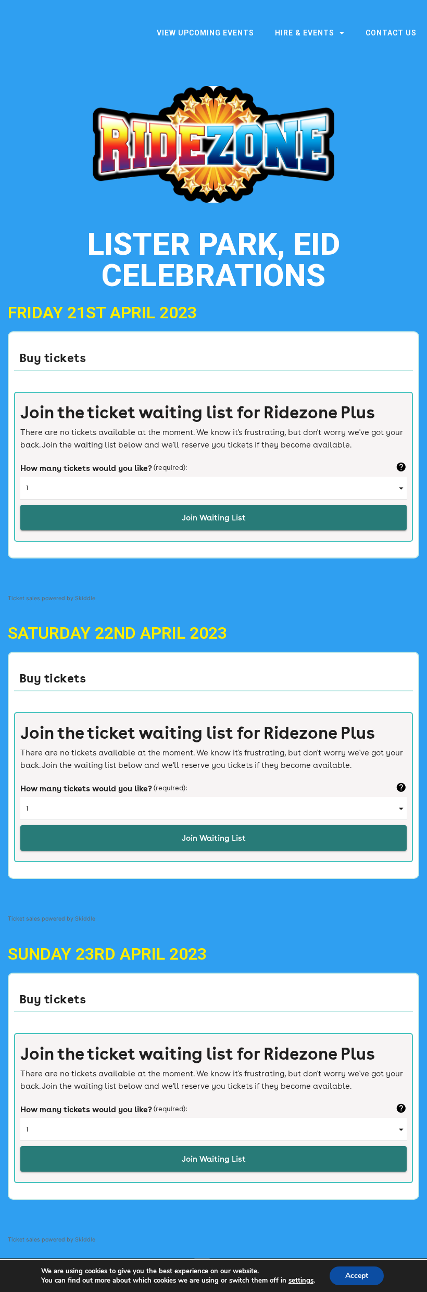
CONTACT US (391, 33)
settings (300, 1280)
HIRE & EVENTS (304, 33)
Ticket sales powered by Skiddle (51, 598)
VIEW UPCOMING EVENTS (205, 33)
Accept (356, 1276)
